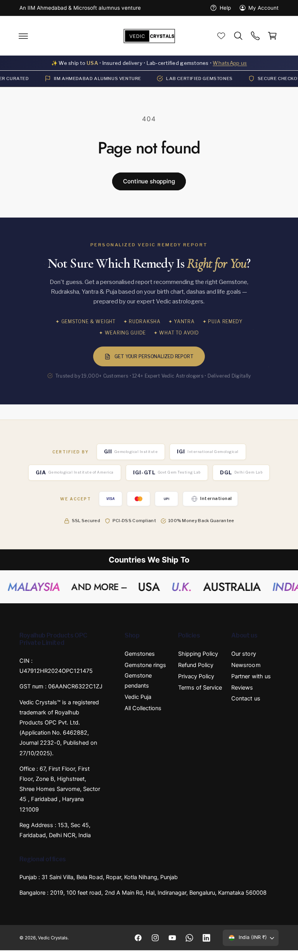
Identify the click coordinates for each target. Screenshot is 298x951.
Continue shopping (149, 181)
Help (225, 8)
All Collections (143, 708)
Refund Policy (195, 665)
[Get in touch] (255, 36)
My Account (263, 8)
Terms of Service (200, 687)
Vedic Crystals (53, 938)
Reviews (242, 687)
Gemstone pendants (138, 680)
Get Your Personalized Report (154, 356)
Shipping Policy (198, 654)
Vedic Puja (138, 696)
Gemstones (140, 654)
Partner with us (250, 676)
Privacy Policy (196, 676)
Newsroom (245, 665)
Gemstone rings (145, 665)
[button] (23, 36)
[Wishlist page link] (221, 36)
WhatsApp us (230, 63)
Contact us (245, 698)
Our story (243, 654)
